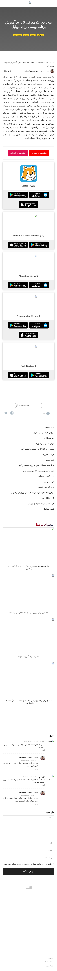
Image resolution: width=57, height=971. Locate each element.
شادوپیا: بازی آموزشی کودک (28, 657)
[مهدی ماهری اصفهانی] (52, 71)
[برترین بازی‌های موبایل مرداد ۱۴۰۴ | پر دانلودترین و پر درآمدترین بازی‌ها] (28, 545)
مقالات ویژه (46, 62)
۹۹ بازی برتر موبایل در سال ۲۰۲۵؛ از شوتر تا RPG (28, 613)
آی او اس (40, 35)
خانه (53, 62)
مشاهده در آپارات (18, 153)
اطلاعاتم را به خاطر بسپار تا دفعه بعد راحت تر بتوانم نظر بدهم (28, 864)
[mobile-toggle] (53, 3)
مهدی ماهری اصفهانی (31, 71)
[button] (4, 3)
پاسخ (43, 750)
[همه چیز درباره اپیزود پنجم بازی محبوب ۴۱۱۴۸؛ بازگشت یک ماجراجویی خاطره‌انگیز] (28, 680)
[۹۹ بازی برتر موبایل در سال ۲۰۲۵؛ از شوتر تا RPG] (28, 592)
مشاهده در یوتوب (39, 153)
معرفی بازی (17, 35)
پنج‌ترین (26, 35)
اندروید (33, 35)
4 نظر (42, 414)
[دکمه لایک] (52, 412)
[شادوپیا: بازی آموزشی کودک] (28, 636)
